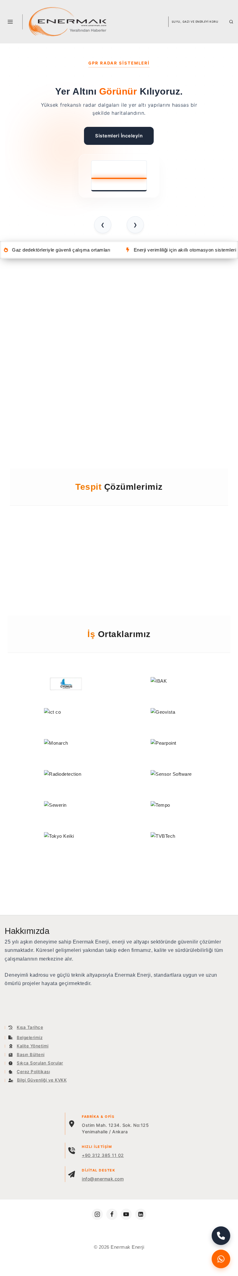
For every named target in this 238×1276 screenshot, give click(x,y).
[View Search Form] (231, 22)
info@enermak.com (103, 1178)
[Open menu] (10, 21)
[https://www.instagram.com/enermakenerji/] (97, 1214)
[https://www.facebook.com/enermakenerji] (111, 1214)
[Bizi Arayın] (221, 1235)
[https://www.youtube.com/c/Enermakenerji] (126, 1214)
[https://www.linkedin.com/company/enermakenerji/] (140, 1214)
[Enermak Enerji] (67, 22)
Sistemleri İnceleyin (119, 136)
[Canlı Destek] (221, 1259)
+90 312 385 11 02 (103, 1155)
